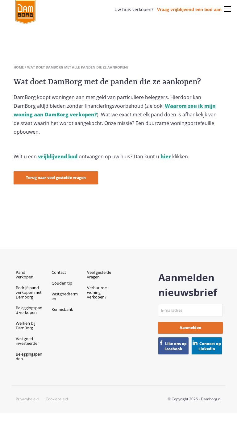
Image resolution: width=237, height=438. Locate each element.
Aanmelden (190, 327)
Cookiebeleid (57, 399)
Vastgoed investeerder (27, 341)
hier (165, 156)
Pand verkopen (24, 274)
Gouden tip (62, 283)
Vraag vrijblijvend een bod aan (189, 9)
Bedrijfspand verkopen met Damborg (29, 292)
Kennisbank (62, 309)
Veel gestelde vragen (99, 274)
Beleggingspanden (29, 356)
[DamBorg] (25, 12)
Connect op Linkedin (209, 346)
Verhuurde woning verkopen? (97, 292)
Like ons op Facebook (175, 346)
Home (19, 67)
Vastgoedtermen (65, 296)
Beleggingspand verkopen (29, 310)
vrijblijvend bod (57, 156)
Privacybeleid (27, 399)
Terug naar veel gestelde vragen (56, 177)
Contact (59, 272)
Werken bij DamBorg (25, 325)
